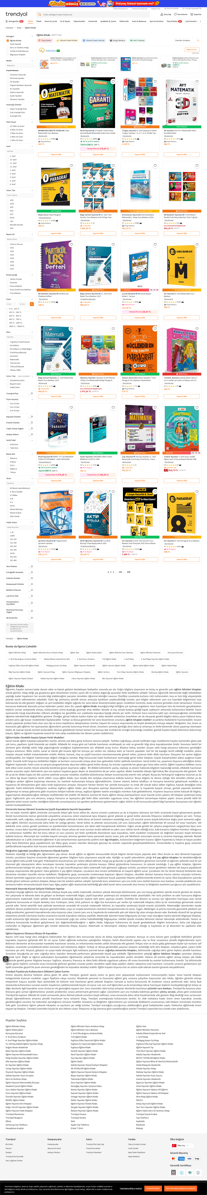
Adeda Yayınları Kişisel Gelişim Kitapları (89, 1065)
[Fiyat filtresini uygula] (32, 304)
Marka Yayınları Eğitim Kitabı (84, 1089)
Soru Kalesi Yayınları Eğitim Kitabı (21, 1089)
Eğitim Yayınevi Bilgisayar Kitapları (76, 672)
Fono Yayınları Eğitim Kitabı (18, 1093)
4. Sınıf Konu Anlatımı (86, 659)
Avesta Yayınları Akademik (148, 1079)
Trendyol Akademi (93, 1152)
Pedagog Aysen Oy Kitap (56, 665)
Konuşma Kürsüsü (175, 652)
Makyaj (139, 1128)
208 (128, 572)
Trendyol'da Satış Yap (139, 9)
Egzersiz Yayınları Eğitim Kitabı (150, 1082)
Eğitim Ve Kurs (104, 672)
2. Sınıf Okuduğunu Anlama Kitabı (22, 659)
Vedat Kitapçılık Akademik (148, 1065)
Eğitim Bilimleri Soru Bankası (121, 652)
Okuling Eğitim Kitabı (160, 672)
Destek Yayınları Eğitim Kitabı (84, 1050)
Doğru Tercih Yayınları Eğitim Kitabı (22, 1107)
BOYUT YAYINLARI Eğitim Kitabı (150, 1057)
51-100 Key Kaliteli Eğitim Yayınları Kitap (24, 1043)
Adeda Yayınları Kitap (146, 1068)
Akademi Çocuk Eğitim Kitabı (19, 1086)
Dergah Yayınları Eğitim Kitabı (84, 1107)
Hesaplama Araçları (15, 1128)
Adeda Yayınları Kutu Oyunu (149, 1075)
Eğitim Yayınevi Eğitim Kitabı (114, 665)
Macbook (140, 1124)
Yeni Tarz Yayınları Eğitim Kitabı (150, 1107)
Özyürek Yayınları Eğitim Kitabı (20, 1072)
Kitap (19, 28)
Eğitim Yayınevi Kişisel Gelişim (21, 678)
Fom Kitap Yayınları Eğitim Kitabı (130, 672)
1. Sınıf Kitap (129, 659)
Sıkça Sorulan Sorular (137, 1144)
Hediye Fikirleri (54, 1152)
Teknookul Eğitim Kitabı (82, 1079)
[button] (20, 36)
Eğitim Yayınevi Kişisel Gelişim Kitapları (89, 1072)
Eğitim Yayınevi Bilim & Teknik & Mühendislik (157, 1061)
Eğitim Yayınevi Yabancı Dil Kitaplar (152, 1093)
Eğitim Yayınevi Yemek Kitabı (84, 1103)
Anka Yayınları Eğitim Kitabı (149, 1086)
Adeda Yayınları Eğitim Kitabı (52, 678)
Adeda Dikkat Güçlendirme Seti (57, 659)
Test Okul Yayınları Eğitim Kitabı (151, 1050)
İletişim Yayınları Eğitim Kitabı (84, 1110)
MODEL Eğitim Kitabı (15, 1100)
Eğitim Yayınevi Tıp (144, 1047)
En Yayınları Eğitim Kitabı (17, 1065)
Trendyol (9, 28)
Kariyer (9, 1148)
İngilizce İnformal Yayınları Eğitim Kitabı (154, 1043)
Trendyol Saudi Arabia (146, 1114)
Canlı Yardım (133, 1148)
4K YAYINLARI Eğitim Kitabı (83, 1068)
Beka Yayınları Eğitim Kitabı (18, 1050)
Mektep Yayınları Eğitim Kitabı (150, 1072)
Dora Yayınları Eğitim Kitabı (83, 1082)
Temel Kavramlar (93, 1148)
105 (120, 572)
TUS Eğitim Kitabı (109, 659)
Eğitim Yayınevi (182, 672)
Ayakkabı (140, 1121)
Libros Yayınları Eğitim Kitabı (83, 678)
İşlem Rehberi (134, 1156)
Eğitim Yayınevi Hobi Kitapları (19, 1110)
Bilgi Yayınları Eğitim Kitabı (19, 672)
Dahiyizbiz (51, 50)
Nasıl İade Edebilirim (136, 1152)
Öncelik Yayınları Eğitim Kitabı (20, 1096)
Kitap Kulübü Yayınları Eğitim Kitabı (22, 1057)
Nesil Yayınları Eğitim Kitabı (83, 1054)
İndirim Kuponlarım (120, 9)
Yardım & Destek (172, 9)
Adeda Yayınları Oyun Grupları (20, 1075)
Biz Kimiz (9, 1144)
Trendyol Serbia (78, 1117)
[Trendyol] (16, 14)
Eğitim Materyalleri (94, 652)
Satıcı (89, 1139)
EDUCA (139, 1100)
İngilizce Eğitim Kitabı (81, 1047)
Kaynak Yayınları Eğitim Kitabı (84, 1093)
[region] (103, 1188)
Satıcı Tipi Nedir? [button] (24, 376)
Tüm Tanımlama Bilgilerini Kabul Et (181, 1188)
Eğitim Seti (74, 652)
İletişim (9, 1152)
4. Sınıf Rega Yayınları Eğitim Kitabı (155, 659)
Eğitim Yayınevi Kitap (46, 672)
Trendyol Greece (78, 1114)
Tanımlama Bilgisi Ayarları (131, 1188)
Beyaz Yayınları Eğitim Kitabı (84, 1075)
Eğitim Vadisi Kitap (169, 665)
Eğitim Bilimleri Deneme (150, 652)
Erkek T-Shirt (77, 1128)
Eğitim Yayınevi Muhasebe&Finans (22, 1054)
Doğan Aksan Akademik (17, 1047)
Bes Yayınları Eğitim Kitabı (113, 678)
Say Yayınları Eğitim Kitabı (83, 1057)
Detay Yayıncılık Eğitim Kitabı (149, 1103)
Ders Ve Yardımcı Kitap (16, 1079)
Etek (73, 1121)
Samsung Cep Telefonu (16, 1124)
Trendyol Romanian (15, 1114)
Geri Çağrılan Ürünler (14, 1160)
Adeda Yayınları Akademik (148, 1054)
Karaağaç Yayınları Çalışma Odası (86, 1086)
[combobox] (187, 40)
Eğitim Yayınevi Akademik (84, 665)
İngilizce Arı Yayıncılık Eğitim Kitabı (87, 1043)
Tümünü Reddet (153, 1188)
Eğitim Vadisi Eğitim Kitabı (143, 665)
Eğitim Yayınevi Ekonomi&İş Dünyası (22, 1082)
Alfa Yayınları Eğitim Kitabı (18, 1061)
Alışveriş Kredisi (54, 1148)
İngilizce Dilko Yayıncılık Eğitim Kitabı (24, 665)
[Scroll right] (198, 21)
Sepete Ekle (56, 154)
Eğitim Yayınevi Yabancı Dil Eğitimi (152, 1089)
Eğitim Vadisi (77, 1061)
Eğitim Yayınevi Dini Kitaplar (19, 1103)
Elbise (8, 1121)
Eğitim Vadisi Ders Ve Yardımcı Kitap (153, 1110)
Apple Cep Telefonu (80, 1124)
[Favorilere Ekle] (71, 81)
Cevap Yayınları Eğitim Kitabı (19, 1068)
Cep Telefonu (142, 1117)
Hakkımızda (155, 9)
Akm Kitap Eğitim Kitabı (147, 1096)
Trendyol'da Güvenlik (14, 1156)
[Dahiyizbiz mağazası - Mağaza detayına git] (41, 50)
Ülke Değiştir (177, 1139)
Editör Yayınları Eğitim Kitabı (84, 1100)
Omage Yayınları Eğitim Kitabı (84, 1096)
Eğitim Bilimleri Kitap (17, 652)
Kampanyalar (53, 1144)
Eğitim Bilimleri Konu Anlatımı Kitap (48, 652)
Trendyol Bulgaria (14, 1117)
